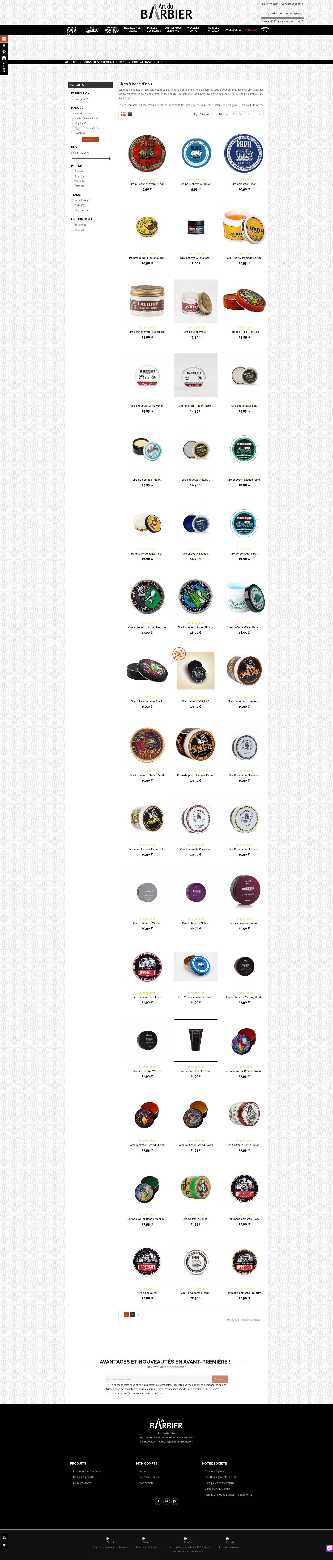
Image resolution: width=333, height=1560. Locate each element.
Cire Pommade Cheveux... (244, 775)
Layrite (80, 133)
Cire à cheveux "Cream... (244, 923)
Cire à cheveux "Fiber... (196, 923)
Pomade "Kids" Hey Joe (244, 331)
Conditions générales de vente (222, 1477)
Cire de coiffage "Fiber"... (147, 479)
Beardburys (83, 113)
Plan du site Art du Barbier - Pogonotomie (228, 1494)
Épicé (79, 185)
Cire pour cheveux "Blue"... (196, 184)
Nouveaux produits (83, 1477)
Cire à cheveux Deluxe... (147, 997)
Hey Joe (81, 123)
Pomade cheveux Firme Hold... (147, 849)
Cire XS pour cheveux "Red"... (147, 184)
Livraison (144, 1471)
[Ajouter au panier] (130, 176)
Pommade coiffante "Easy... (244, 1219)
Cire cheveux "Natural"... (195, 479)
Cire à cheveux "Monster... (196, 257)
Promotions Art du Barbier (88, 1471)
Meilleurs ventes (82, 1482)
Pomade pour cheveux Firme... (196, 775)
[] (138, 1314)
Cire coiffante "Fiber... (244, 184)
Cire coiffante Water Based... (244, 627)
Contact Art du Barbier (217, 1488)
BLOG (4, 67)
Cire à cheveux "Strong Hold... (244, 997)
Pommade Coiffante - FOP (147, 553)
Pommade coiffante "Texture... (244, 1292)
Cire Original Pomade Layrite (244, 257)
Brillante (80, 224)
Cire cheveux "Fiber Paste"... (196, 405)
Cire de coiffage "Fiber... (244, 553)
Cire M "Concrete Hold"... (196, 1292)
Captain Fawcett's (87, 118)
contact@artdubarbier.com (176, 1441)
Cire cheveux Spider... (244, 405)
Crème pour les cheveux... (196, 1071)
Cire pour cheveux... (196, 331)
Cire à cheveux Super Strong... (195, 627)
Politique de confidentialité (219, 1482)
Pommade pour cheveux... (244, 701)
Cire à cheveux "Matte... (147, 1071)
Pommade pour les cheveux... (147, 257)
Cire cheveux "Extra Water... (147, 405)
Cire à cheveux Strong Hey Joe (147, 627)
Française (82, 99)
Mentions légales (214, 1471)
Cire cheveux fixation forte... (244, 479)
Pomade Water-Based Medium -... (147, 1219)
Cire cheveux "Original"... (195, 701)
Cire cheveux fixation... (196, 553)
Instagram (4, 58)
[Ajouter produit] (153, 176)
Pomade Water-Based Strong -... (244, 1071)
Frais (78, 171)
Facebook (4, 46)
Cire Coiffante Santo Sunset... (244, 1145)
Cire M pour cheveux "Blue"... (196, 997)
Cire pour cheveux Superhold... (147, 331)
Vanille (79, 181)
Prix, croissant (247, 114)
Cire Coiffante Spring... (196, 1219)
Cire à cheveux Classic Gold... (147, 775)
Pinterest (4, 52)
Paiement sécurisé (149, 1477)
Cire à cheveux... (147, 1292)
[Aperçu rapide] (165, 176)
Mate (79, 229)
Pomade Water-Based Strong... (147, 1145)
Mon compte (146, 1482)
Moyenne (81, 210)
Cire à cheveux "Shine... (147, 923)
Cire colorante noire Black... (147, 701)
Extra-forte (82, 200)
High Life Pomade (87, 128)
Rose (79, 176)
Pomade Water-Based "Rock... (195, 1145)
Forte (79, 205)
